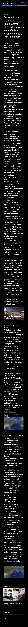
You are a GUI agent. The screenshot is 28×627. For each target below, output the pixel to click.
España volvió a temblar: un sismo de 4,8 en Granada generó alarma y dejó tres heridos (13, 604)
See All (22, 586)
